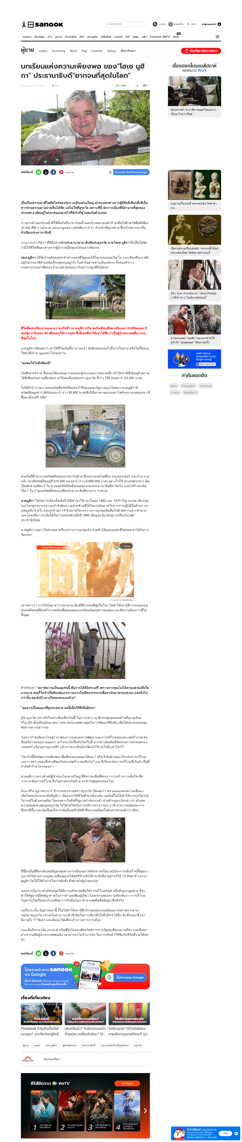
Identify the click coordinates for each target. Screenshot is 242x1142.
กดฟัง (123, 85)
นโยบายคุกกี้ (211, 1137)
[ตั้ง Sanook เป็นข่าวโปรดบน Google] (85, 974)
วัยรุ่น (136, 37)
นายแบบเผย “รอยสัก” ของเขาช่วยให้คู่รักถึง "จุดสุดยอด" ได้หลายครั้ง (193, 340)
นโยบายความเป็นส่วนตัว (195, 1137)
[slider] (70, 592)
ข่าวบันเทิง (70, 37)
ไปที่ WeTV (127, 1083)
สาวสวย (175, 392)
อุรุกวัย (138, 1045)
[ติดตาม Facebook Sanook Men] (194, 358)
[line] (38, 172)
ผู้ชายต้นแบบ (69, 1045)
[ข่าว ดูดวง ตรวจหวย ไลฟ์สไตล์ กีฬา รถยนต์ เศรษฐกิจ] (42, 24)
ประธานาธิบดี (88, 1045)
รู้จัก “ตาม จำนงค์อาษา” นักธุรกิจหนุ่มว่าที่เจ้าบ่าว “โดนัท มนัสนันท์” (193, 295)
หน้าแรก (26, 37)
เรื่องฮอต (39, 37)
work (37, 1045)
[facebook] (53, 172)
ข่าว (50, 37)
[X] (46, 172)
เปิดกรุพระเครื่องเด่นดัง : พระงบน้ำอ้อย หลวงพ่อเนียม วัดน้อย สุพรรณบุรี (194, 250)
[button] (107, 24)
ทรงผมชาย (205, 386)
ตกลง (225, 1133)
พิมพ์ (57, 85)
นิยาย (176, 37)
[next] (145, 1111)
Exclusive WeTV (160, 37)
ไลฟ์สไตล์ (106, 37)
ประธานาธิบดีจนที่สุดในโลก (115, 1045)
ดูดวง (58, 37)
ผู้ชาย (26, 1045)
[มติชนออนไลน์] (31, 1059)
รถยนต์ (118, 37)
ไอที (127, 37)
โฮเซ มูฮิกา (51, 1045)
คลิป (144, 37)
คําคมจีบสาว (190, 392)
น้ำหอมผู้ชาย (188, 386)
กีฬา (82, 37)
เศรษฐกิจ (92, 37)
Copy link (69, 172)
